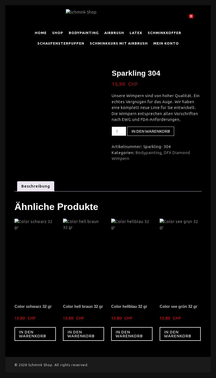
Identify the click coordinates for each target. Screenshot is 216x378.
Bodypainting (149, 152)
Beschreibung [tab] (35, 186)
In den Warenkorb (150, 131)
